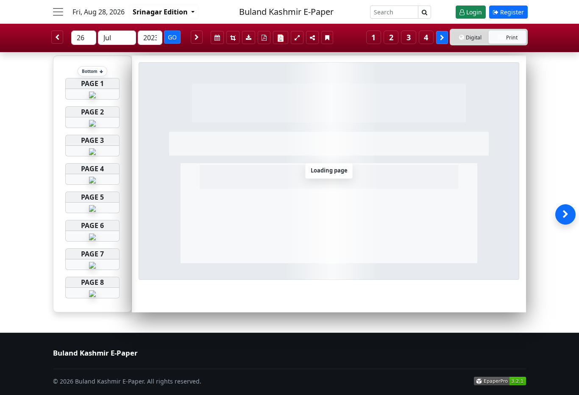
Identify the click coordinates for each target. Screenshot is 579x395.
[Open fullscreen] (297, 37)
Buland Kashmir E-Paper (286, 11)
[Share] (312, 37)
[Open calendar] (217, 37)
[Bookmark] (327, 37)
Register (511, 12)
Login (473, 12)
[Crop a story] (232, 37)
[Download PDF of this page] (264, 37)
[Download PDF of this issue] (282, 36)
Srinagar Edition (161, 12)
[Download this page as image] (248, 37)
